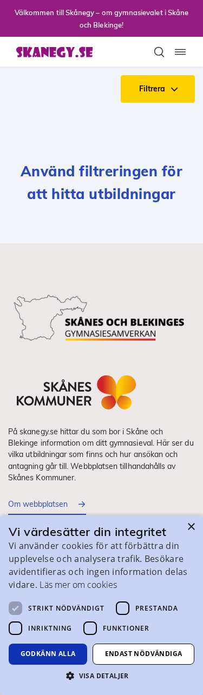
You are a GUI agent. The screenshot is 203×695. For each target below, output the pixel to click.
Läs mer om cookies (78, 585)
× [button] (191, 527)
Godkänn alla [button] (48, 653)
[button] (101, 675)
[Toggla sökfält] (159, 51)
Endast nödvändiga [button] (143, 653)
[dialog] (101, 605)
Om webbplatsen (38, 504)
